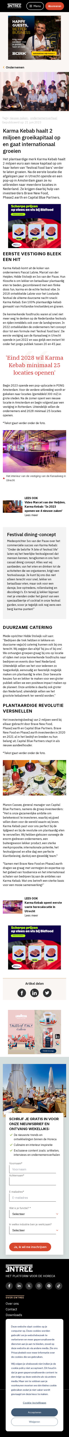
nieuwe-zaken (19, 118)
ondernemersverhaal (43, 118)
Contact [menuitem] (11, 1309)
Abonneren (54, 6)
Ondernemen (15, 67)
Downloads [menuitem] (14, 1315)
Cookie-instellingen (34, 1402)
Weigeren (34, 1421)
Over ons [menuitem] (12, 1304)
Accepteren (34, 1412)
